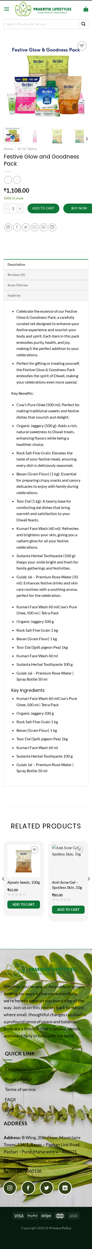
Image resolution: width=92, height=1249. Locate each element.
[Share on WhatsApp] (8, 227)
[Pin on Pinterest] (43, 227)
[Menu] (7, 9)
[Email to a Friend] (35, 227)
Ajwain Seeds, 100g (23, 882)
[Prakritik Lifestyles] (42, 9)
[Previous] (11, 82)
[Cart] (85, 9)
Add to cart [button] (24, 904)
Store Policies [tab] (18, 285)
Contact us (15, 1069)
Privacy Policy (18, 1079)
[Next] (80, 82)
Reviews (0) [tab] (16, 275)
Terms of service (20, 1089)
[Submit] (83, 24)
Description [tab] (16, 264)
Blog (9, 1109)
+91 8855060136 (25, 1171)
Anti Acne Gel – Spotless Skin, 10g (67, 885)
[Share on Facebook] (17, 227)
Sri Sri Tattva (27, 149)
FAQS (10, 1099)
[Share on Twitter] (26, 227)
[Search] (78, 9)
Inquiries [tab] (14, 295)
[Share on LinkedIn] (52, 227)
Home (8, 149)
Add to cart (43, 208)
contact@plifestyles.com (32, 1161)
